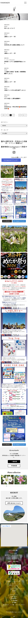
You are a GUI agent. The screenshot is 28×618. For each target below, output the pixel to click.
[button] (2, 480)
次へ (24, 115)
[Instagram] (14, 616)
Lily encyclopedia (14, 450)
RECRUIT (14, 492)
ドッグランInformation (9, 59)
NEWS (5, 26)
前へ (4, 115)
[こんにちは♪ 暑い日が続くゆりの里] (7, 171)
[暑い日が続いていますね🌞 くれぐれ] (7, 212)
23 (19, 115)
